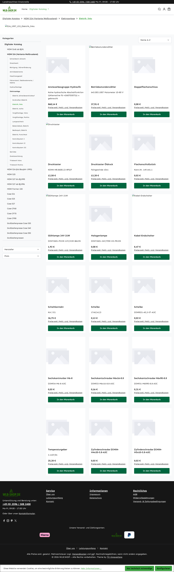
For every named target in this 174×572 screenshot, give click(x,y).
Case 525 (11, 199)
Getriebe (13, 152)
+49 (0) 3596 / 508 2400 (83, 2)
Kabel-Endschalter (144, 235)
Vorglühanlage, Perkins (20, 117)
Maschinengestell (16, 76)
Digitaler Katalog (13, 44)
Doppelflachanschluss (146, 87)
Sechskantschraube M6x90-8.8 (150, 378)
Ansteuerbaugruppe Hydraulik (64, 87)
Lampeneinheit (18, 122)
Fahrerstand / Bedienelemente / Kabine (21, 82)
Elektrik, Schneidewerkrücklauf (23, 96)
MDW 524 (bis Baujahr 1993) (19, 169)
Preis (6, 256)
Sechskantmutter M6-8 (60, 378)
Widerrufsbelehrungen (143, 498)
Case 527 (11, 204)
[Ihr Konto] (164, 9)
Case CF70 (11, 213)
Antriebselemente (16, 72)
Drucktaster (54, 164)
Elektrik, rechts (17, 109)
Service (50, 490)
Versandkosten (79, 554)
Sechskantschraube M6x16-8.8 (107, 378)
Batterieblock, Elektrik (20, 126)
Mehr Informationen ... (91, 568)
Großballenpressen (15, 238)
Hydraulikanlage (16, 87)
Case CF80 (11, 218)
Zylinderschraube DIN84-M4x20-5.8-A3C (105, 451)
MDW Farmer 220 (15, 189)
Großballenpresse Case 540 (19, 228)
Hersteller (9, 249)
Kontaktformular (27, 513)
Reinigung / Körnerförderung (20, 67)
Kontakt (50, 501)
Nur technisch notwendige (139, 568)
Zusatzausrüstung (16, 156)
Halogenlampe (99, 235)
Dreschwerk (14, 63)
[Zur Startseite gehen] (10, 9)
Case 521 (11, 194)
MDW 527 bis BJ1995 (16, 179)
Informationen (99, 490)
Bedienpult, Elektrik (19, 130)
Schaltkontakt (56, 307)
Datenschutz (96, 498)
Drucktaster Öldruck (102, 164)
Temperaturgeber (57, 449)
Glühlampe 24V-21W (59, 235)
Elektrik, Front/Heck (19, 134)
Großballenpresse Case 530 (19, 223)
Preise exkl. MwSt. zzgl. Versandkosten (65, 107)
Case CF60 (11, 208)
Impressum (95, 494)
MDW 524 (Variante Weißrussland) (22, 54)
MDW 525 (11, 174)
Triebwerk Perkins (16, 165)
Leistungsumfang (54, 498)
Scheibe (95, 307)
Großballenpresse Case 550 (19, 233)
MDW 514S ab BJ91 (15, 49)
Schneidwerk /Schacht (18, 59)
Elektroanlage (15, 91)
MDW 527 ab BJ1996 (16, 184)
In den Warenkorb (66, 114)
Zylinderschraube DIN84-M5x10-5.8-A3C (148, 451)
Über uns (50, 494)
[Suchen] (159, 9)
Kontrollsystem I (18, 139)
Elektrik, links (17, 104)
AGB (135, 494)
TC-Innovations (114, 557)
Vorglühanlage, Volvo (20, 113)
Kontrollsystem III (19, 147)
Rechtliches (140, 490)
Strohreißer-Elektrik (19, 100)
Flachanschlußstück (145, 164)
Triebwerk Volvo (16, 160)
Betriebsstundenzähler (103, 87)
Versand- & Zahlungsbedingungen (149, 501)
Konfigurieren (163, 568)
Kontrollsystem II (18, 143)
